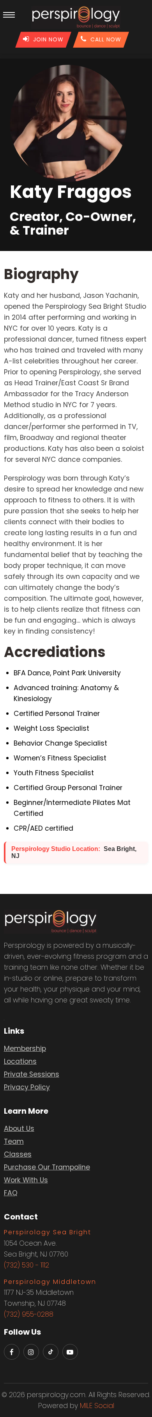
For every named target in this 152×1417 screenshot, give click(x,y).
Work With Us (26, 1180)
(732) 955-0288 (28, 1314)
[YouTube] (70, 1352)
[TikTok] (50, 1352)
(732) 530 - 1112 (26, 1265)
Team (14, 1141)
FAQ (11, 1193)
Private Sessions (31, 1074)
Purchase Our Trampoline (47, 1167)
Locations (20, 1061)
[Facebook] (11, 1352)
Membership (25, 1048)
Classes (18, 1154)
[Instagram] (31, 1352)
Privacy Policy (27, 1087)
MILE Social (97, 1405)
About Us (19, 1128)
